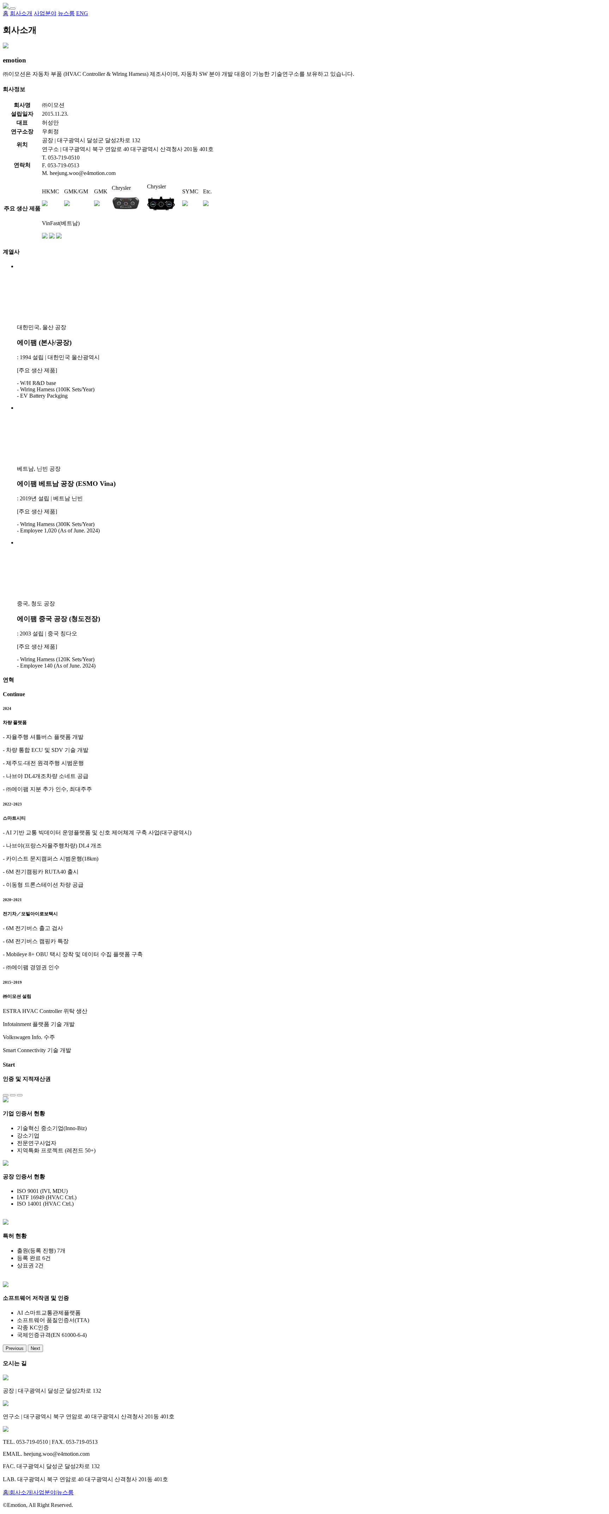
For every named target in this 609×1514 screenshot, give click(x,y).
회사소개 (21, 1492)
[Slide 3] (20, 1095)
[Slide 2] (13, 1095)
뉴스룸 (65, 1492)
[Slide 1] (5, 1095)
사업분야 (44, 1492)
